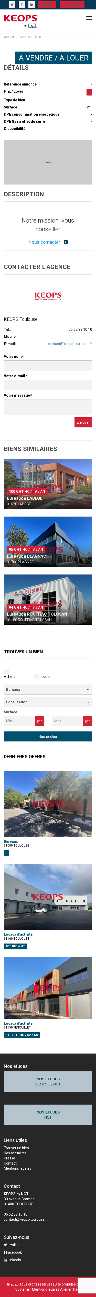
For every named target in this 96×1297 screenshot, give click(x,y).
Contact (10, 1163)
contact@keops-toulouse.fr (70, 344)
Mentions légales (17, 1168)
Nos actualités (15, 1153)
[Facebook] (22, 4)
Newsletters (72, 4)
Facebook (13, 1252)
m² (39, 721)
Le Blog (47, 4)
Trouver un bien (16, 1148)
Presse (9, 1158)
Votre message (17, 395)
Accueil (9, 37)
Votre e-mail (15, 376)
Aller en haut (70, 1289)
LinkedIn (14, 1260)
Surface (10, 712)
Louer (46, 677)
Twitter (13, 1245)
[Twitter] (12, 4)
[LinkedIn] (31, 4)
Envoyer (83, 422)
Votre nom (13, 356)
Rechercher (48, 737)
